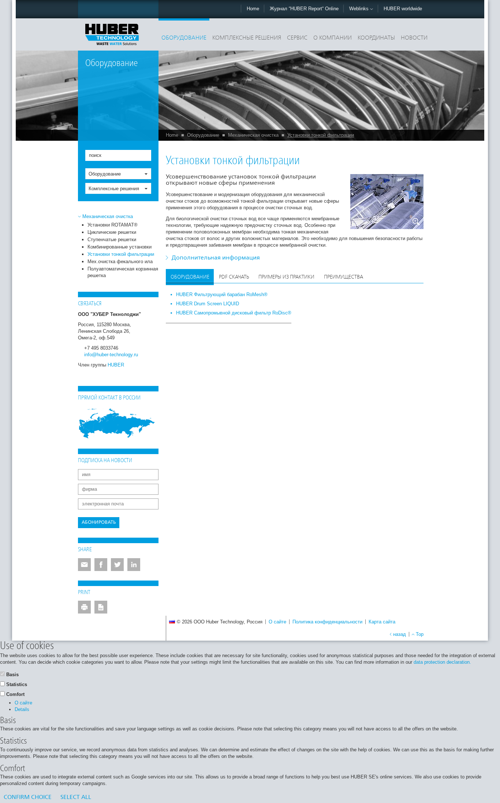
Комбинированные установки (119, 247)
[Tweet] (117, 564)
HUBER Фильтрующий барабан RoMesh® (222, 294)
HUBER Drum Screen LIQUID (207, 303)
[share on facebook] (100, 564)
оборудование (190, 277)
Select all (75, 797)
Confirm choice (28, 797)
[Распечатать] (84, 607)
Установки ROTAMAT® (112, 225)
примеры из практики (286, 277)
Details (22, 709)
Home (253, 8)
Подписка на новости (105, 461)
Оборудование (183, 38)
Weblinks (359, 8)
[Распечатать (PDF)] (100, 607)
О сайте (277, 621)
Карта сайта (382, 621)
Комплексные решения (246, 38)
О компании (332, 38)
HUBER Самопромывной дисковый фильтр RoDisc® (233, 313)
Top (419, 634)
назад (399, 634)
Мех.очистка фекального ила (120, 261)
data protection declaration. (442, 662)
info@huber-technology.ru (111, 354)
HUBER (116, 365)
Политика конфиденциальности (327, 621)
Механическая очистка (253, 135)
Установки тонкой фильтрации (320, 135)
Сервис (297, 38)
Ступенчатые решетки (111, 239)
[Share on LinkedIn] (133, 564)
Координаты (376, 38)
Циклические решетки (111, 232)
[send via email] (84, 564)
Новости (414, 38)
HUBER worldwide (403, 8)
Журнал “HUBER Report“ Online (304, 8)
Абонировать (99, 522)
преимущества (343, 277)
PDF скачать (234, 277)
